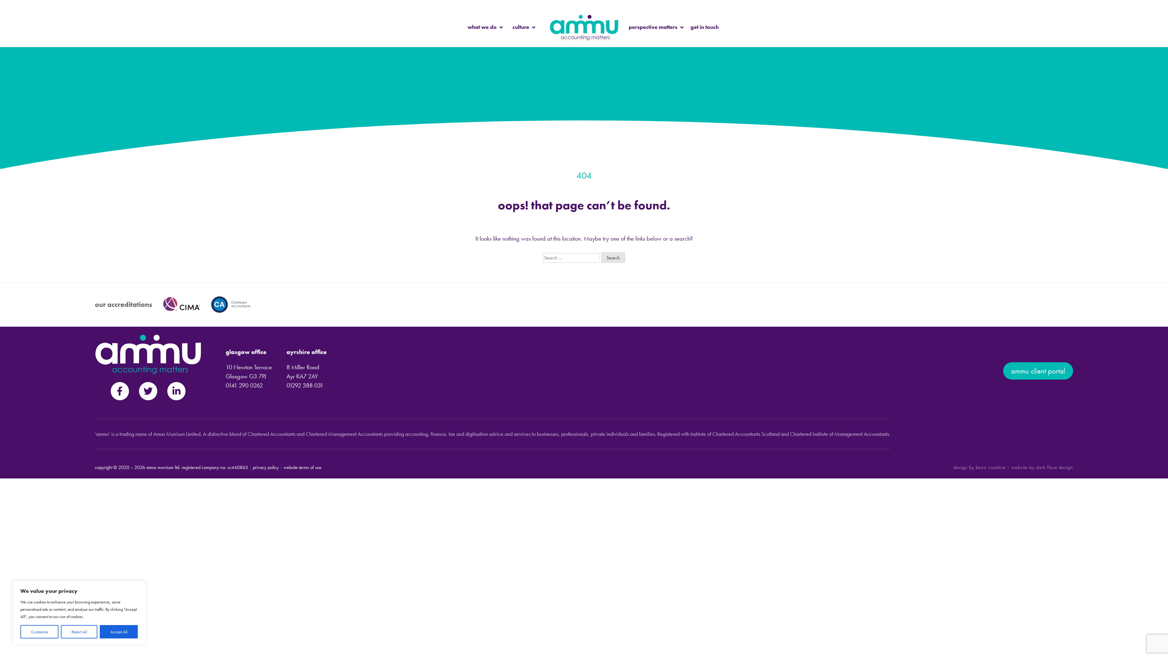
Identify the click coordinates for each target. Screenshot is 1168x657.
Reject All (79, 631)
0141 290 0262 (244, 385)
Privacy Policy (266, 467)
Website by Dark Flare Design (1042, 467)
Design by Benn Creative (979, 467)
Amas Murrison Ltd (162, 467)
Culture (521, 26)
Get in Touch (704, 26)
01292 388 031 (305, 385)
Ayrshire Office (307, 352)
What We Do (482, 26)
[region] (79, 613)
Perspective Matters (653, 26)
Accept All (118, 631)
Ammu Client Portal (1038, 371)
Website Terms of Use (302, 467)
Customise (39, 631)
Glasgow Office (246, 352)
